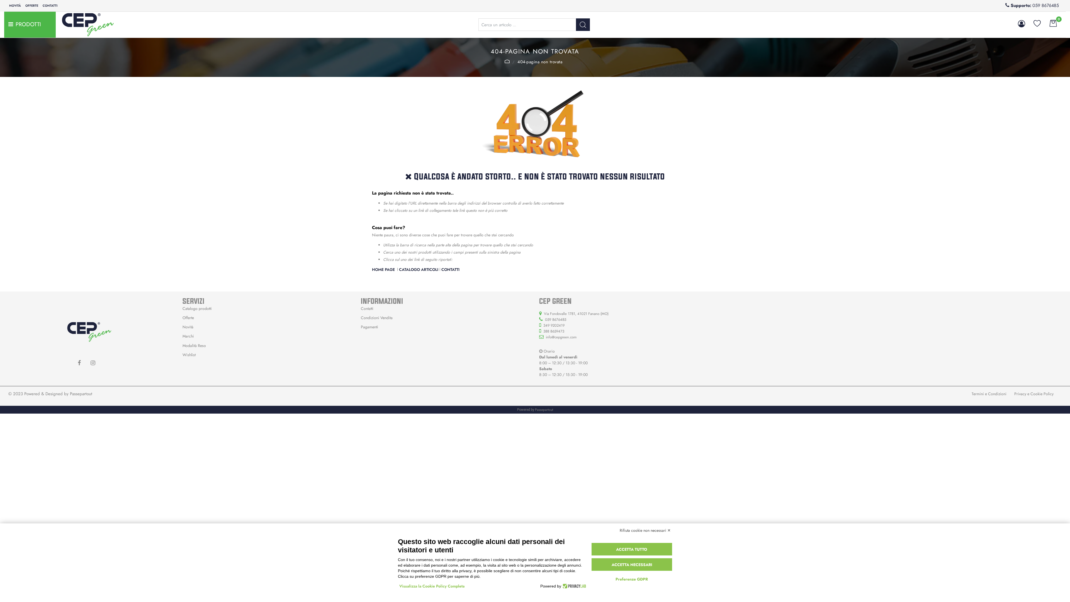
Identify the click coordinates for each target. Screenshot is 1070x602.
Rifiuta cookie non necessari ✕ (645, 530)
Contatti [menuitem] (50, 5)
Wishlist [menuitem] (189, 355)
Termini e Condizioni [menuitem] (989, 394)
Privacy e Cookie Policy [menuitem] (1034, 394)
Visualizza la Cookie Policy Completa (432, 586)
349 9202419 (554, 325)
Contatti (450, 269)
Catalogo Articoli (418, 269)
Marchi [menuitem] (188, 336)
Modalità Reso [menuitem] (194, 345)
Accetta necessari (632, 564)
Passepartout (81, 394)
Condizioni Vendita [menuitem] (377, 318)
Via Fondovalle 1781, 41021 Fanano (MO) (576, 313)
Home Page (507, 61)
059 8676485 (1045, 5)
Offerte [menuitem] (31, 5)
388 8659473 (553, 331)
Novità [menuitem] (15, 5)
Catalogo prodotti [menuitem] (197, 308)
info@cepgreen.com (561, 337)
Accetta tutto (631, 549)
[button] (583, 24)
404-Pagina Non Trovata (539, 62)
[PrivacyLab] (573, 586)
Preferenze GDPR (632, 579)
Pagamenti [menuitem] (369, 327)
